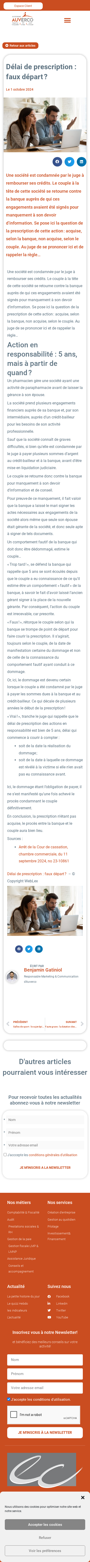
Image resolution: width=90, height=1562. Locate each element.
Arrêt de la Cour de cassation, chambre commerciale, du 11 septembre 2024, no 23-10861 (44, 854)
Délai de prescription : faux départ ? (37, 874)
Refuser (45, 1538)
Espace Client (23, 6)
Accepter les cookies (45, 1525)
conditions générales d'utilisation (53, 1155)
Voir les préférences (45, 1551)
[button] (82, 1497)
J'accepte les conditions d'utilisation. (41, 1399)
